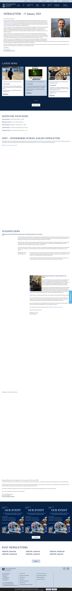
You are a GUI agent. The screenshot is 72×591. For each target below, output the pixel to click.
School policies (41, 577)
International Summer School (26, 584)
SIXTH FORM (43, 5)
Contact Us (23, 582)
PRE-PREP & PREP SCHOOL (30, 5)
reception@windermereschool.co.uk (10, 585)
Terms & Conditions (25, 580)
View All (36, 561)
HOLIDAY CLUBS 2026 (65, 5)
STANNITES (44, 1)
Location (22, 579)
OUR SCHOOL (18, 5)
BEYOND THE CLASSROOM (56, 5)
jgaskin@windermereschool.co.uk (56, 307)
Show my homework (25, 575)
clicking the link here (38, 142)
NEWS (58, 1)
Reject (54, 589)
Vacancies (23, 577)
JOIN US (24, 5)
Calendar (36, 537)
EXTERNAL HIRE (65, 1)
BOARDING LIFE (50, 5)
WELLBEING (51, 1)
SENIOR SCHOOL (37, 5)
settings (42, 589)
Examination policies (42, 575)
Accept (48, 589)
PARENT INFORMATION (34, 1)
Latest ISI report (41, 579)
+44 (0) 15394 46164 (8, 582)
